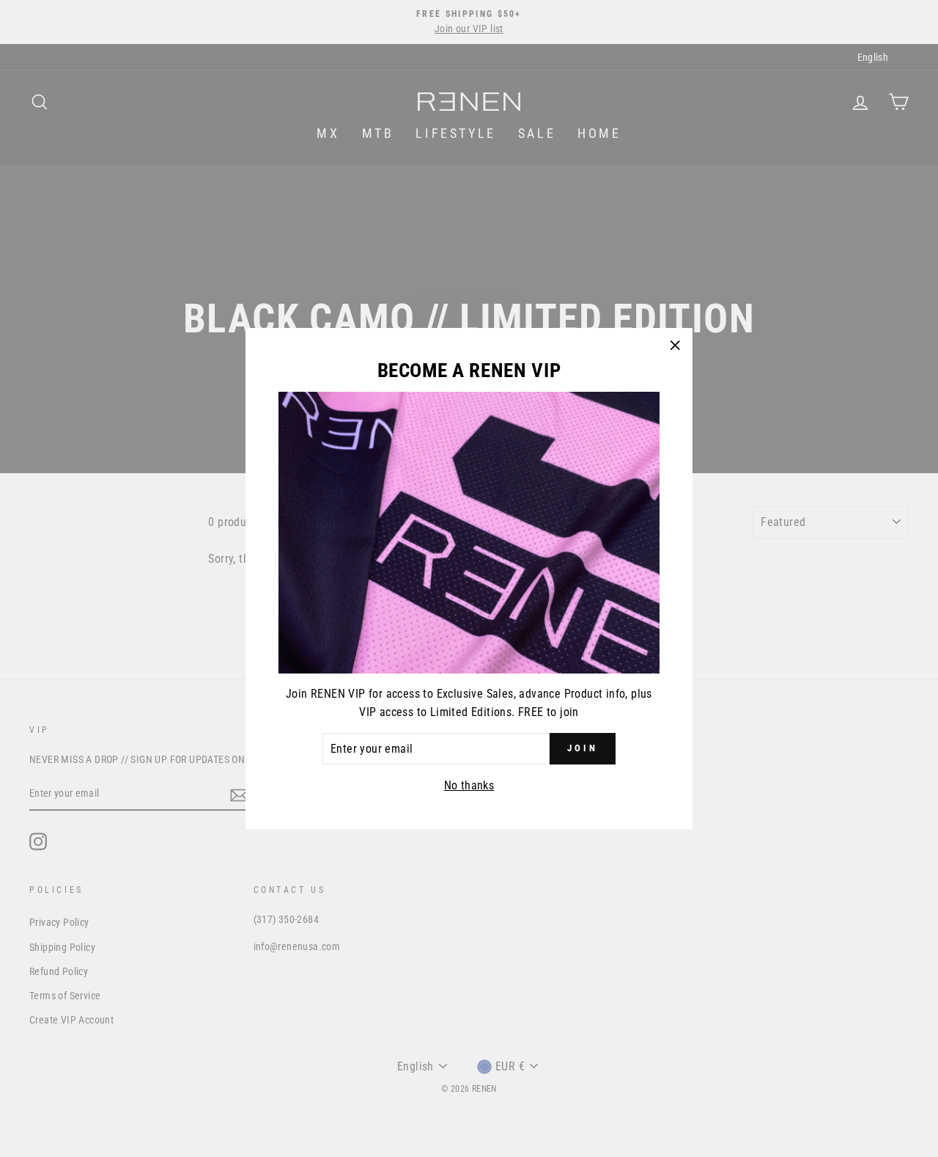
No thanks (469, 785)
